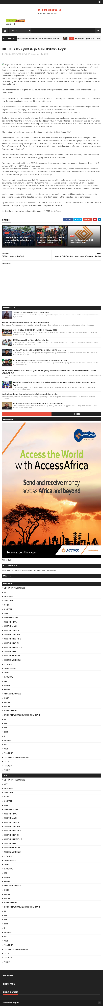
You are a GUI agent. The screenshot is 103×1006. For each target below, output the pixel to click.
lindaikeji (7, 698)
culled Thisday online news (12, 660)
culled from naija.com (10, 626)
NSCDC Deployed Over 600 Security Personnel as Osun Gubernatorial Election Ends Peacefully (18, 240)
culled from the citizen (11, 643)
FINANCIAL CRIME (8, 677)
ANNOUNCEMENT (8, 597)
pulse (5, 745)
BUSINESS (6, 605)
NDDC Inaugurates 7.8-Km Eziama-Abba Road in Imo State (31, 340)
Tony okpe (7, 770)
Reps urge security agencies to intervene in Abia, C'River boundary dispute (25, 322)
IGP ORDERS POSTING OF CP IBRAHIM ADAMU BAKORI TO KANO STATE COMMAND (38, 403)
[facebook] (99, 2)
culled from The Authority (12, 639)
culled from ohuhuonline (12, 635)
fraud (5, 681)
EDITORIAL (7, 673)
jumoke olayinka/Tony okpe (12, 694)
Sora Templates (14, 1002)
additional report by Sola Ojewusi (14, 588)
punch (6, 749)
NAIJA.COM (7, 702)
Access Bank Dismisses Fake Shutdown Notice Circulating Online (82, 241)
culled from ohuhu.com (11, 630)
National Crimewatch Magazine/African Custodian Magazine (22, 715)
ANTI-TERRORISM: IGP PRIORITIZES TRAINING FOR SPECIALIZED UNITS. (35, 330)
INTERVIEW (7, 690)
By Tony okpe (8, 609)
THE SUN (6, 762)
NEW (5, 719)
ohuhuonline (8, 740)
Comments (76, 414)
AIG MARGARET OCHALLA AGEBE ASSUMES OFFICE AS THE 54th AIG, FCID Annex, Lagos (39, 350)
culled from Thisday (10, 651)
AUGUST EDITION (8, 601)
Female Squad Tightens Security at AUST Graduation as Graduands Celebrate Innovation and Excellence (50, 240)
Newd (5, 724)
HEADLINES (7, 685)
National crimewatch (10, 711)
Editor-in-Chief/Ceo (10, 668)
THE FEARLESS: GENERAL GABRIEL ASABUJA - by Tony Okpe (31, 312)
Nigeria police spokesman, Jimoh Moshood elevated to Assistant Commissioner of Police (30, 394)
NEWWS (6, 732)
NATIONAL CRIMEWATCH (49, 10)
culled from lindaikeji (10, 622)
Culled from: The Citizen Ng (12, 656)
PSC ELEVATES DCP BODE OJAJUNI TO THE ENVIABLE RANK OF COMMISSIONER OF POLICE (40, 360)
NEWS (58, 38)
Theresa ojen (8, 766)
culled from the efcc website (13, 647)
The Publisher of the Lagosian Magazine (16, 757)
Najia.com (7, 706)
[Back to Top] (99, 1002)
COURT (6, 613)
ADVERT (6, 592)
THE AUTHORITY (8, 753)
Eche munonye (8, 664)
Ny (4, 736)
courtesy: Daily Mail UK (11, 618)
